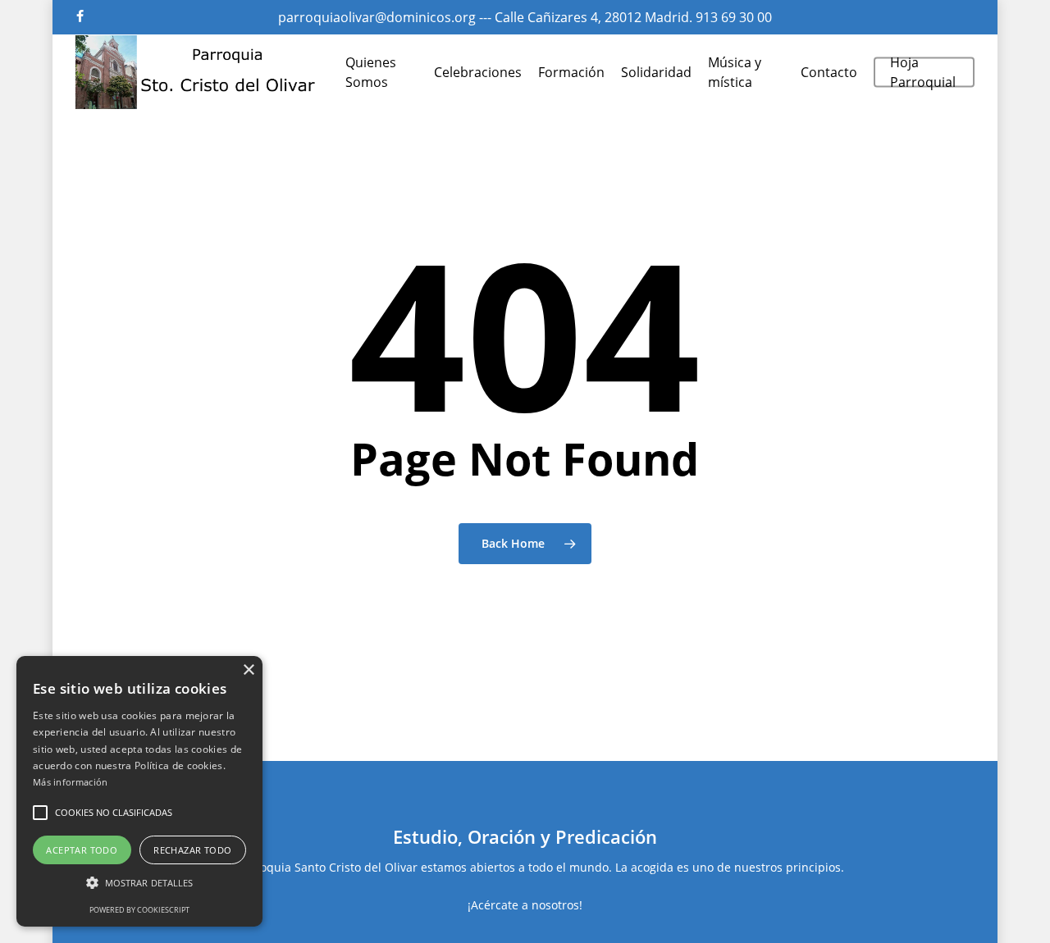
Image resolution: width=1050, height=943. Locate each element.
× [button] (248, 670)
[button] (40, 812)
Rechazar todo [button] (192, 850)
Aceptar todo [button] (81, 850)
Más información (70, 782)
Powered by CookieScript (139, 909)
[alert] (139, 791)
